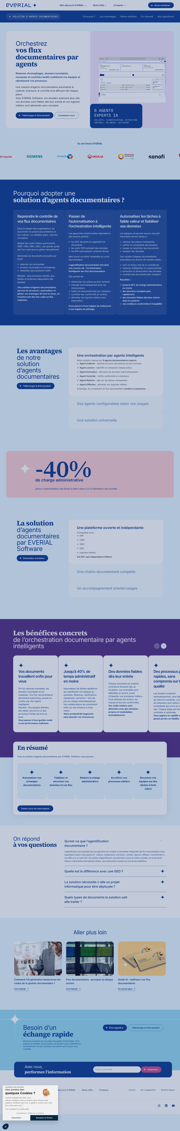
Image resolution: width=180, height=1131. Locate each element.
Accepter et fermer (44, 1118)
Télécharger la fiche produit (36, 115)
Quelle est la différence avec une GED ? (93, 871)
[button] (5, 1126)
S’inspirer (103, 1090)
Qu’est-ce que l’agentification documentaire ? (86, 843)
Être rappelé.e (116, 1027)
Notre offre (87, 1090)
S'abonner (152, 1069)
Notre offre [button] (98, 5)
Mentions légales (168, 1090)
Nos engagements (148, 1090)
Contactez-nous (66, 115)
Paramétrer (16, 1118)
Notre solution (128, 16)
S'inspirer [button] (118, 5)
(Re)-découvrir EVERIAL (64, 1090)
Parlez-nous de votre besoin (35, 808)
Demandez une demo (33, 558)
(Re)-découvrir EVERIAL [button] (72, 5)
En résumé (147, 16)
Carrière (132, 1090)
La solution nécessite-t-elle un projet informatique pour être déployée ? (92, 884)
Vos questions (165, 16)
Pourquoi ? (89, 16)
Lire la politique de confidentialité (17, 1109)
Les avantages (108, 16)
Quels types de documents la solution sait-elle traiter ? (96, 899)
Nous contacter (162, 5)
